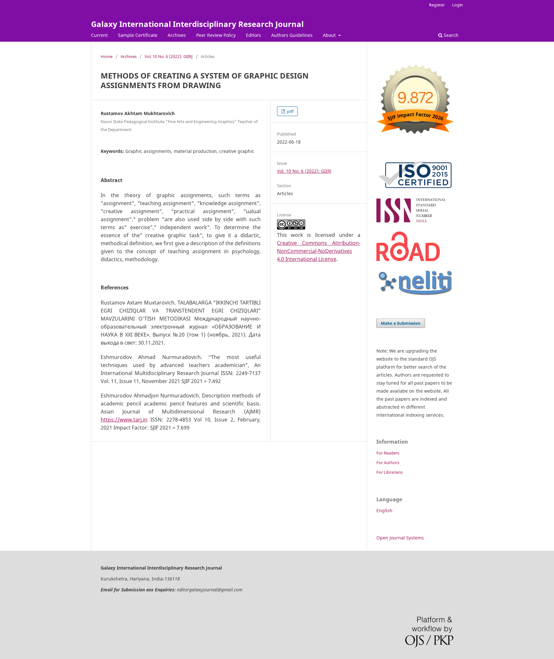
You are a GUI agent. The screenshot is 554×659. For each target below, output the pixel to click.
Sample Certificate (137, 35)
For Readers (387, 453)
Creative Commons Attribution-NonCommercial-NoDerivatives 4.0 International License (318, 251)
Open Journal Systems (400, 538)
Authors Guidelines (292, 35)
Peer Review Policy (216, 35)
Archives (177, 35)
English (384, 510)
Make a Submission (401, 323)
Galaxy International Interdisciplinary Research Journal (197, 24)
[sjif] (414, 136)
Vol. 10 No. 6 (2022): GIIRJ (169, 56)
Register (437, 5)
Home (107, 56)
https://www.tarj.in (124, 419)
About (330, 35)
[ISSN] (414, 223)
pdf (289, 111)
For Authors (387, 462)
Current (99, 35)
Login (457, 5)
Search (450, 35)
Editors (253, 35)
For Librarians (389, 472)
